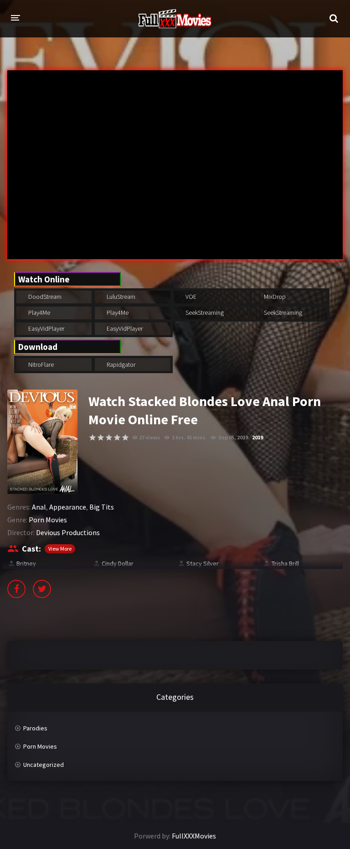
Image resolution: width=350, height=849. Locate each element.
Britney (26, 563)
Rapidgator (120, 364)
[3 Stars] (109, 437)
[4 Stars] (117, 437)
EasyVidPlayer (45, 328)
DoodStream (44, 296)
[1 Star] (92, 437)
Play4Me (38, 312)
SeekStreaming (204, 312)
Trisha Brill (285, 563)
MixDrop (274, 296)
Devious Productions (68, 532)
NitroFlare (40, 364)
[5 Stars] (125, 437)
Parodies (35, 728)
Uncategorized (43, 764)
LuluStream (120, 296)
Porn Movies (48, 519)
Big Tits (101, 506)
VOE (190, 296)
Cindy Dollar (118, 563)
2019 (257, 437)
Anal (39, 506)
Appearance (67, 506)
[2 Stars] (101, 437)
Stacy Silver (202, 563)
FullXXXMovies (194, 835)
